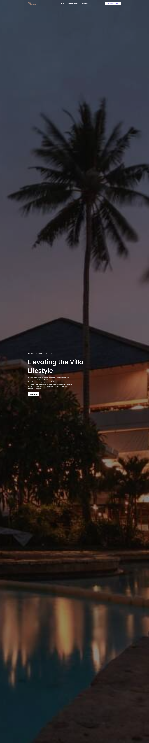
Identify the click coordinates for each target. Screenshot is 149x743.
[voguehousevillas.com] (33, 3)
